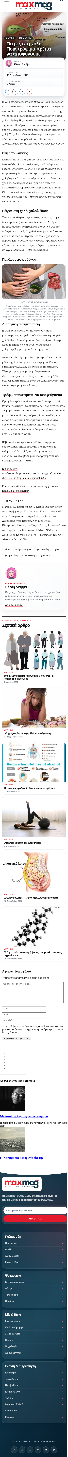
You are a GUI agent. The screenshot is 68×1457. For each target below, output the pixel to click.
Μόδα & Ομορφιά (14, 1327)
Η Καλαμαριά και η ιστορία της (21, 1157)
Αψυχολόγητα (13, 1352)
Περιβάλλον (11, 1385)
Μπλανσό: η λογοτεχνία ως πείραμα (24, 1116)
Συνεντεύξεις (12, 1262)
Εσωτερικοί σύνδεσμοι (15, 486)
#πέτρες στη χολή (23, 549)
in (22, 91)
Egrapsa (9, 1417)
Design (9, 1340)
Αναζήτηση (35, 1219)
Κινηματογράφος (14, 1282)
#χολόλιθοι (44, 555)
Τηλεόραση (11, 1294)
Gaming (9, 1301)
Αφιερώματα (12, 1255)
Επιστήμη (10, 1372)
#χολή (56, 549)
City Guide (11, 1410)
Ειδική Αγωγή (12, 1391)
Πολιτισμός (11, 1243)
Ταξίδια (9, 1398)
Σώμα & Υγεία (25, 38)
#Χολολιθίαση (28, 555)
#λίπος (7, 549)
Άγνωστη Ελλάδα (14, 1404)
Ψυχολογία (11, 1346)
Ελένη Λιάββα (16, 587)
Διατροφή (10, 38)
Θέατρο (9, 1288)
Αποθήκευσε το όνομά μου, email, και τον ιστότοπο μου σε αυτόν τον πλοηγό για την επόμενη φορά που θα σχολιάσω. (33, 1029)
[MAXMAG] (34, 5)
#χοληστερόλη (10, 555)
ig (38, 1450)
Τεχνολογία (11, 1379)
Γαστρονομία (12, 1321)
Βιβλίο (8, 1249)
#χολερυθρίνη (42, 549)
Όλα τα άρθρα (14, 605)
